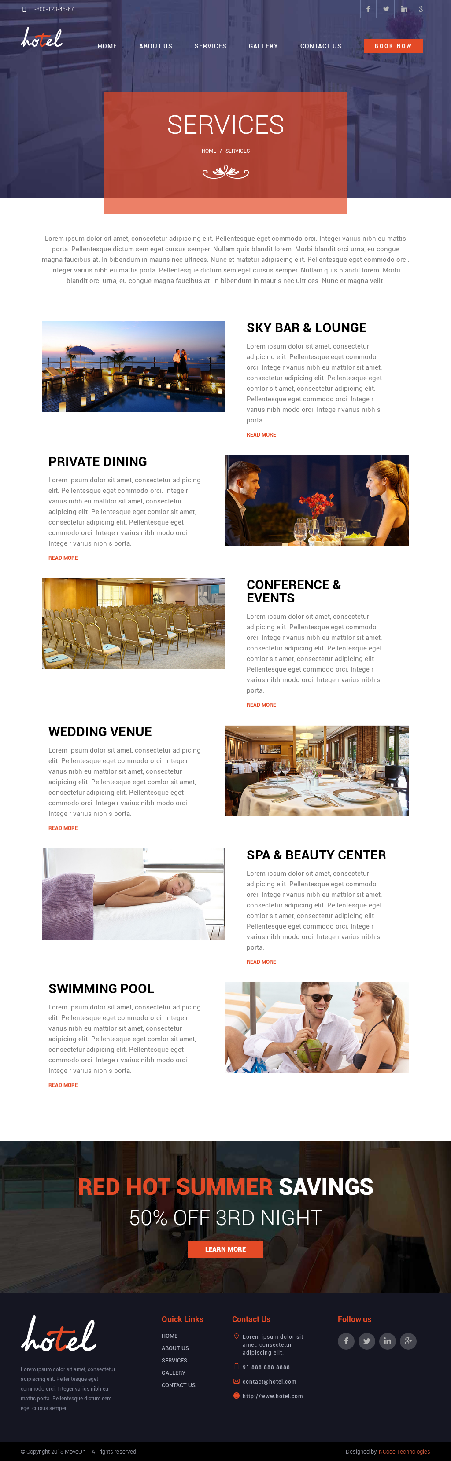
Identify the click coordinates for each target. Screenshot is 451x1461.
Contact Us (321, 46)
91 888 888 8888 (266, 1367)
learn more (225, 1249)
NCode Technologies (404, 1451)
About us (156, 46)
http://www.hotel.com (273, 1396)
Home (107, 46)
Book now (393, 46)
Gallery (263, 46)
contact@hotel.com (269, 1382)
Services (211, 46)
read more (261, 434)
